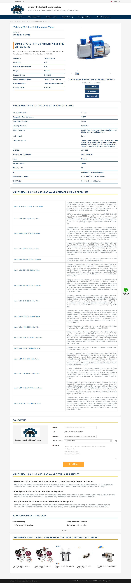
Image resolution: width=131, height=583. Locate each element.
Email (54, 427)
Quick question (58, 441)
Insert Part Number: (20, 121)
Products (17, 22)
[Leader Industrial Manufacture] (17, 9)
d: (13, 172)
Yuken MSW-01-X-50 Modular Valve (27, 270)
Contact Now (92, 87)
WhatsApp (92, 91)
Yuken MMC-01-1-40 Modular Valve (26, 374)
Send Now (73, 464)
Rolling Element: (19, 84)
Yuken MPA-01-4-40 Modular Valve (26, 359)
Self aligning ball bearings (105, 17)
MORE (64, 531)
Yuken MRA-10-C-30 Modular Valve (27, 327)
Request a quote (20, 1)
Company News (51, 17)
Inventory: (17, 62)
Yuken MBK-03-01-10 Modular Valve (27, 348)
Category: (17, 58)
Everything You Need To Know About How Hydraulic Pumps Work (44, 501)
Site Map (28, 581)
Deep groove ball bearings (86, 17)
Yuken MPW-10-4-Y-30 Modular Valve (27, 260)
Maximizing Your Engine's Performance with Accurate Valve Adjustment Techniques (53, 481)
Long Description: (19, 141)
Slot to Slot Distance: (21, 177)
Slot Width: (17, 181)
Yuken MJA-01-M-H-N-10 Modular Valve (28, 206)
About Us (13, 581)
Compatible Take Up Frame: (23, 117)
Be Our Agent (92, 96)
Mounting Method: (19, 113)
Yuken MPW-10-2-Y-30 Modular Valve (27, 286)
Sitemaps (35, 581)
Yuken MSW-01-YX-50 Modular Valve (27, 403)
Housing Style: (18, 88)
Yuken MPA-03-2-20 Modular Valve (27, 219)
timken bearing (67, 17)
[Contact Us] (126, 291)
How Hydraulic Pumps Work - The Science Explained (38, 491)
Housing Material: (19, 126)
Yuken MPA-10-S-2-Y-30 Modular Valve (28, 388)
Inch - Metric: (18, 136)
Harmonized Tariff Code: (22, 155)
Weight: (16, 71)
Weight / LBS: (18, 168)
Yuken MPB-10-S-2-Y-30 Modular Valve (28, 338)
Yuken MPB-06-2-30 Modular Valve (27, 316)
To (54, 432)
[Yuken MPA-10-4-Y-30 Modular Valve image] (91, 47)
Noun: (15, 159)
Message (55, 445)
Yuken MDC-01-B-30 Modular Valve (27, 301)
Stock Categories (34, 17)
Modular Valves (26, 22)
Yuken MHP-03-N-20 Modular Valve (27, 233)
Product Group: (19, 75)
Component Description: (22, 79)
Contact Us (21, 581)
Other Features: (19, 130)
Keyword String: (19, 163)
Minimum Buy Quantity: (22, 67)
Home (21, 17)
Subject (55, 436)
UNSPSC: (16, 150)
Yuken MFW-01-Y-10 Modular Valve (26, 249)
